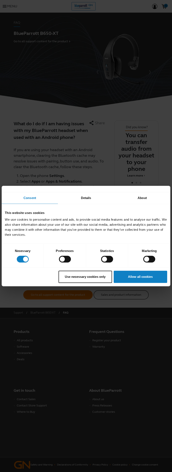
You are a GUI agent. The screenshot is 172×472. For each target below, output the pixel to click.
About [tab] (142, 198)
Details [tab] (86, 198)
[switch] (65, 259)
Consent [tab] (29, 198)
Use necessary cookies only (85, 276)
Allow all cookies (140, 276)
